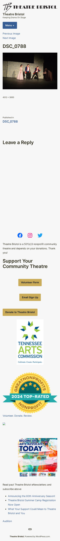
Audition (7, 521)
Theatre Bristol (13, 14)
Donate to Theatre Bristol (20, 312)
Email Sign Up (30, 297)
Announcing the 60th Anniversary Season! (31, 496)
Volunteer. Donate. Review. (17, 415)
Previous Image (11, 33)
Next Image (9, 37)
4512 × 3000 (8, 97)
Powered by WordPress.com (37, 536)
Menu (11, 25)
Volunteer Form (30, 282)
